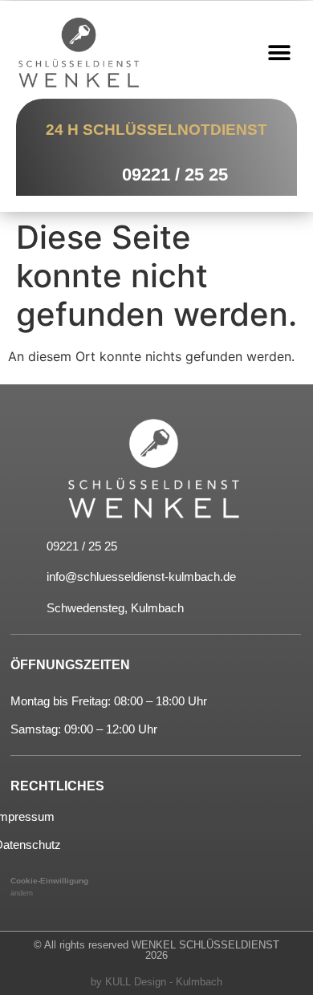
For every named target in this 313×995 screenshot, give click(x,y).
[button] (279, 53)
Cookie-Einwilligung (49, 880)
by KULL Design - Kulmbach (156, 982)
